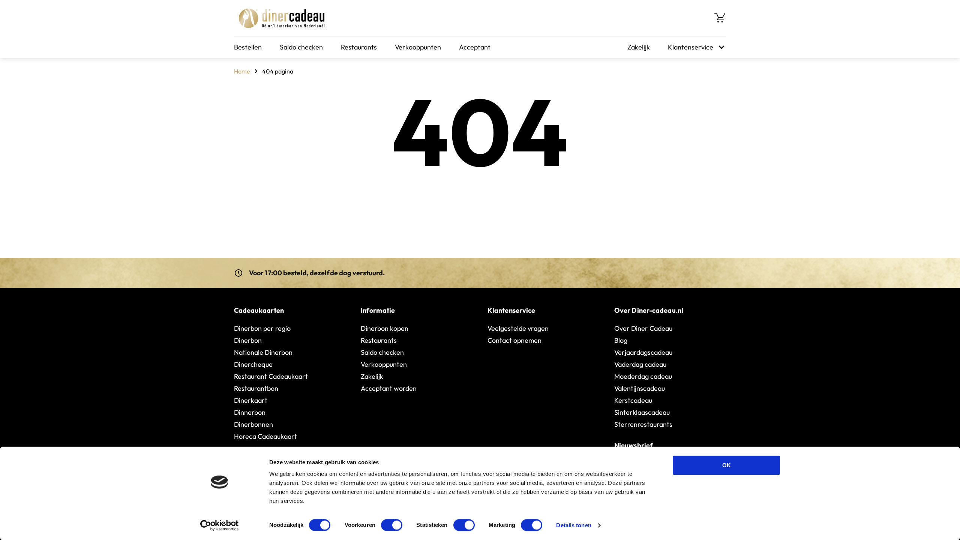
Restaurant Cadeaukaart (271, 376)
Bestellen (248, 47)
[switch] (391, 525)
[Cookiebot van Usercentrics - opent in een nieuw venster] (219, 525)
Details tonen (573, 525)
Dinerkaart (250, 400)
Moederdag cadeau (643, 376)
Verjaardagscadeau (643, 352)
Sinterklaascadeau (642, 412)
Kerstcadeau (633, 400)
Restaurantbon (256, 388)
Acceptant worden (389, 388)
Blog (620, 340)
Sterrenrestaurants (643, 424)
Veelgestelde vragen (518, 328)
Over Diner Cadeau (643, 328)
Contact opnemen (515, 340)
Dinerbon (248, 340)
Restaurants (359, 47)
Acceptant (474, 47)
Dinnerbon (250, 412)
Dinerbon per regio (262, 328)
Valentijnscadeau (639, 388)
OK (726, 465)
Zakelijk (638, 47)
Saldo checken (301, 47)
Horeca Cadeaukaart (265, 436)
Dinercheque (253, 364)
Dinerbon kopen (384, 328)
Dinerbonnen (253, 424)
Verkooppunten (418, 47)
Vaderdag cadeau (640, 364)
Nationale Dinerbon (263, 352)
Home (242, 71)
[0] (720, 18)
